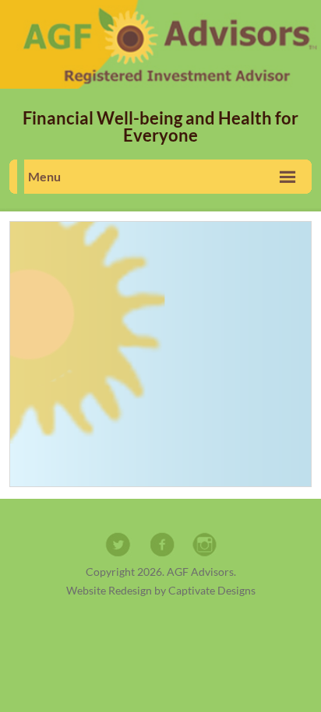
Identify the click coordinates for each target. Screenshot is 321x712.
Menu (44, 176)
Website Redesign (109, 590)
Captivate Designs (212, 590)
